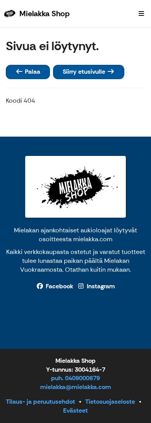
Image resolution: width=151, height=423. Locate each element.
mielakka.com (92, 239)
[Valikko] (141, 13)
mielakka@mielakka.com (75, 387)
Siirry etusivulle (85, 72)
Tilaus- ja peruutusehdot (40, 402)
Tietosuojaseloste (110, 402)
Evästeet (75, 410)
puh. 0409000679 (75, 378)
